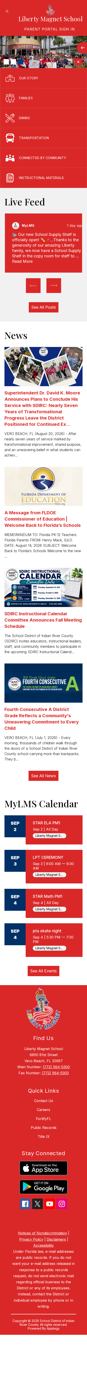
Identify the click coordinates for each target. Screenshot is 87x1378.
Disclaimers (56, 1239)
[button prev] (33, 285)
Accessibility (43, 1245)
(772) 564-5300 (56, 1067)
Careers (43, 1109)
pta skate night (47, 930)
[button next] (53, 285)
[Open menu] (7, 11)
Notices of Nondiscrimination (42, 1233)
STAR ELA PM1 (46, 822)
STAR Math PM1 (47, 896)
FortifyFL (43, 1118)
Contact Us (43, 1100)
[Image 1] (6, 62)
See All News (43, 775)
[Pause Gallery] (78, 61)
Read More (22, 261)
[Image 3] (20, 62)
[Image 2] (13, 62)
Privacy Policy (31, 1239)
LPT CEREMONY (48, 857)
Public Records (43, 1127)
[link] (49, 29)
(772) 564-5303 (55, 1073)
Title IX (44, 1136)
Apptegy (53, 1328)
